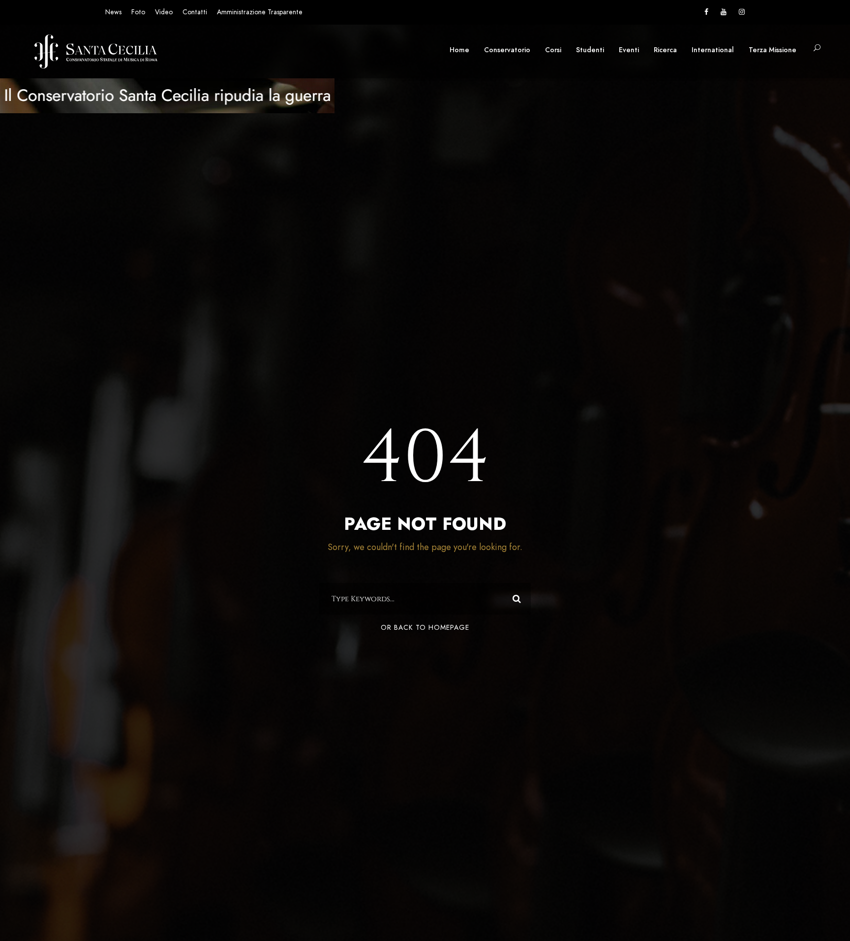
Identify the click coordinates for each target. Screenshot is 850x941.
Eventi (629, 50)
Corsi (553, 50)
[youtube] (724, 12)
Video (164, 12)
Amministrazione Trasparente (260, 12)
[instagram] (742, 12)
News (113, 12)
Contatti (194, 12)
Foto (138, 12)
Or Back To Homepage (425, 627)
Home (459, 50)
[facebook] (706, 12)
